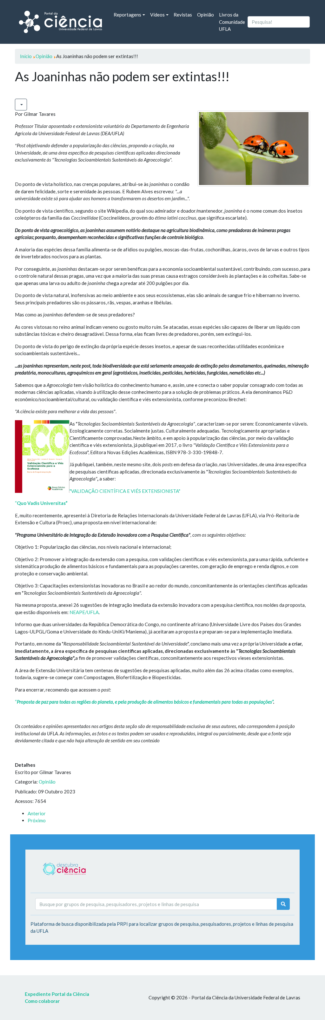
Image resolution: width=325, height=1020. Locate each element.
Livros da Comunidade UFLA (232, 22)
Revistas (183, 14)
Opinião (205, 14)
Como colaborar (42, 1001)
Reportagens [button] (127, 14)
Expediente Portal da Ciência (57, 994)
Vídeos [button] (157, 14)
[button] (21, 104)
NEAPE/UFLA (84, 612)
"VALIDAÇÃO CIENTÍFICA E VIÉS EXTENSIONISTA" (125, 491)
